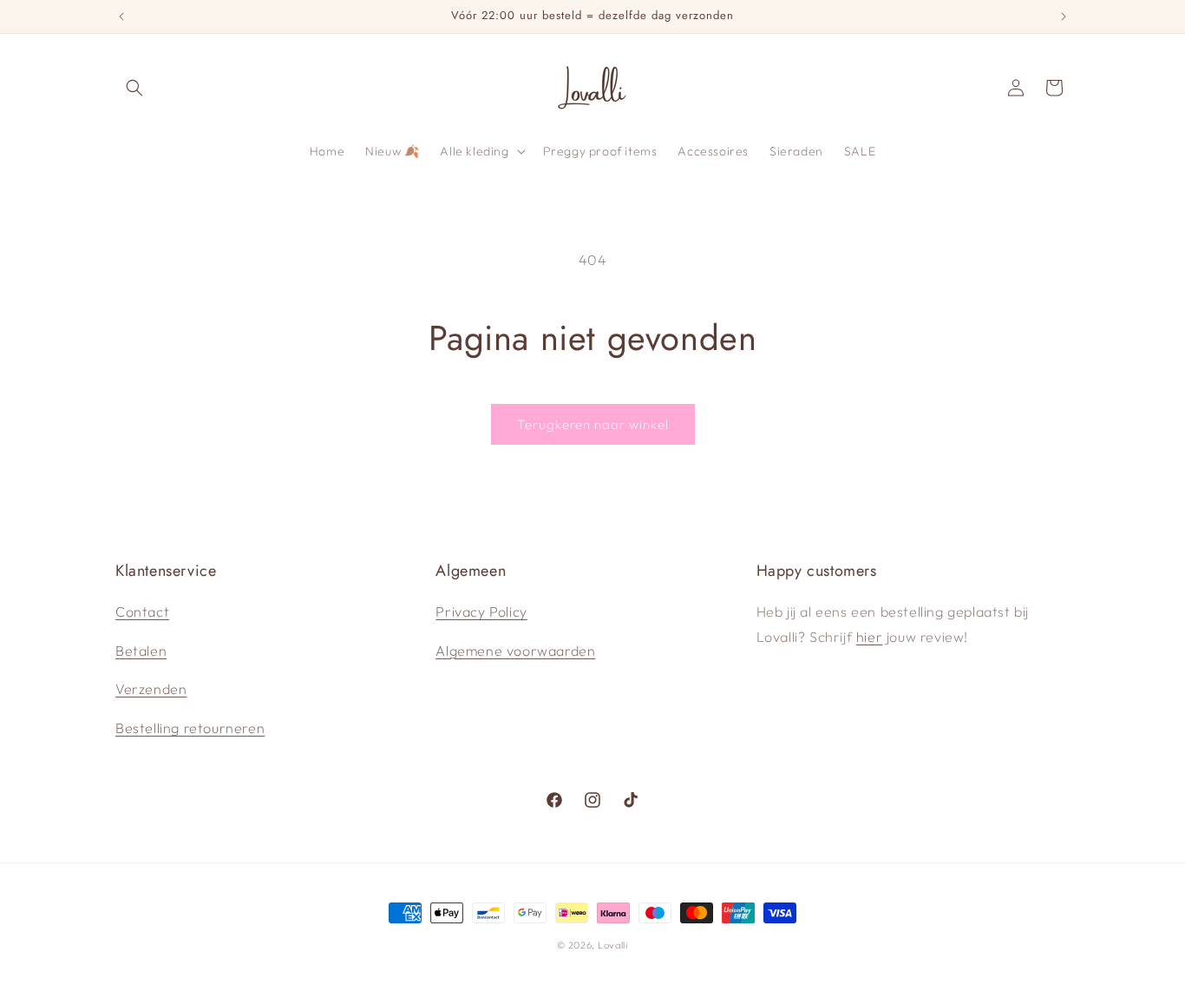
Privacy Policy (481, 611)
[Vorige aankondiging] (121, 16)
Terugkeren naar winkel (593, 424)
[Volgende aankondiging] (1063, 16)
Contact (142, 611)
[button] (134, 88)
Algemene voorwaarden (515, 650)
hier (869, 636)
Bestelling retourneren (190, 728)
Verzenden (151, 688)
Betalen (141, 650)
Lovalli (613, 945)
